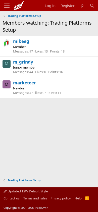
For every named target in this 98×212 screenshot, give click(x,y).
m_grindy (23, 62)
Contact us (12, 198)
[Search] (92, 5)
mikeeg (21, 41)
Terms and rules (35, 198)
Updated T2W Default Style (27, 191)
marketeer (24, 83)
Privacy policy (61, 198)
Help (78, 198)
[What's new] (82, 5)
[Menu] (7, 6)
